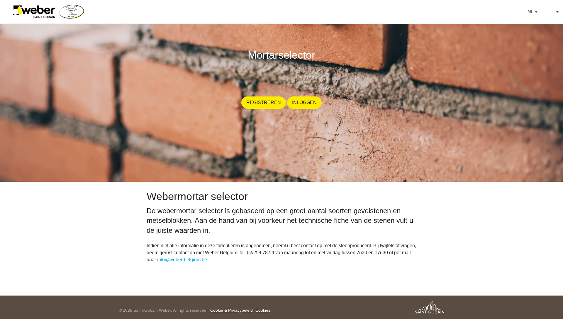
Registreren (263, 102)
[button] (532, 11)
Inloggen (304, 102)
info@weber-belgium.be (182, 259)
